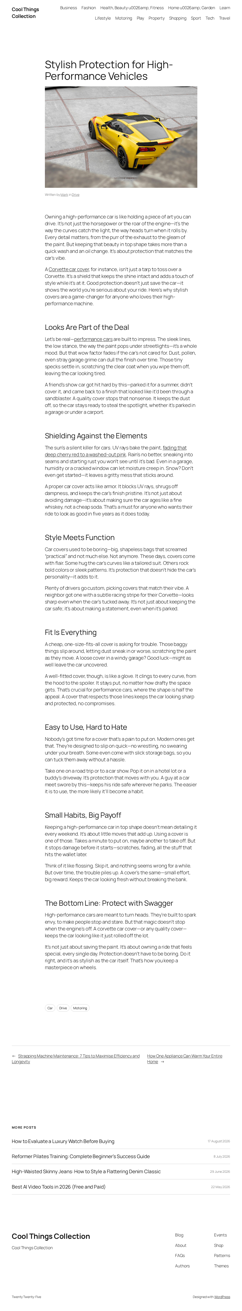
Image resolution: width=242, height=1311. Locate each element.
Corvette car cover (69, 269)
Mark (64, 194)
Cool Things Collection (25, 12)
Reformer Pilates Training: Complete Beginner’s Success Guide (81, 1156)
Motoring (80, 1008)
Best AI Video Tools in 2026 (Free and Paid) (59, 1187)
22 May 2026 (220, 1187)
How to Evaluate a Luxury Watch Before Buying (63, 1141)
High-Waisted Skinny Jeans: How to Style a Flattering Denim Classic (86, 1171)
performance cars (93, 339)
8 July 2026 (222, 1156)
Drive (75, 194)
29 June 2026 (220, 1171)
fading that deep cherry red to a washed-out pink (116, 451)
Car (50, 1008)
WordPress (222, 1296)
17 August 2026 (219, 1141)
